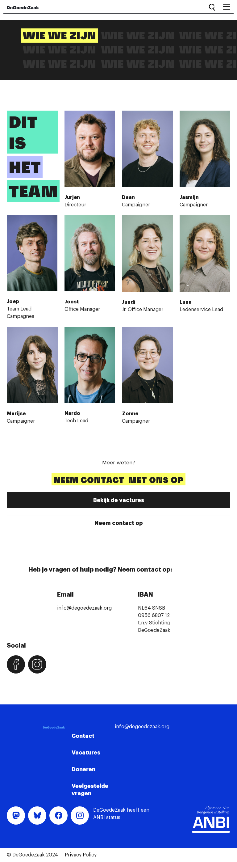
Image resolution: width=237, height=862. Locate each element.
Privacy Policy (81, 854)
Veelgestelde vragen (90, 789)
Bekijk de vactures (118, 500)
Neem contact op (118, 523)
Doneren (83, 769)
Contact (83, 736)
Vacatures (86, 752)
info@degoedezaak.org (84, 608)
